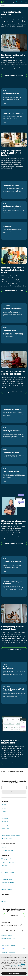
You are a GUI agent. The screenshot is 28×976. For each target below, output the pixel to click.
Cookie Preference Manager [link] (16, 965)
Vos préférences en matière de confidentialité (15, 948)
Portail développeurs (6, 876)
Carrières (3, 808)
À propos (3, 804)
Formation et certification (7, 869)
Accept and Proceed (14, 973)
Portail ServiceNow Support (8, 850)
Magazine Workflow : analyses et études (10, 835)
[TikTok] (22, 930)
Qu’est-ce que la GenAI (6, 889)
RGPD (2, 942)
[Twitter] (2, 930)
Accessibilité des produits (7, 882)
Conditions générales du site (8, 938)
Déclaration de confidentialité (8, 945)
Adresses (3, 811)
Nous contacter (14, 915)
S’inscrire (3, 901)
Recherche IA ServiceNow (7, 862)
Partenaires (4, 815)
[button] (12, 1)
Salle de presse (5, 828)
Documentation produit (6, 879)
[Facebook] (15, 930)
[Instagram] (18, 930)
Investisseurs (4, 821)
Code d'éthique (5, 825)
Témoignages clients (6, 859)
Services (3, 847)
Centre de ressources (6, 886)
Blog (2, 831)
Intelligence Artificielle (6, 838)
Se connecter (4, 898)
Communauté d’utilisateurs (7, 872)
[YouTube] (7, 930)
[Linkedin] (11, 930)
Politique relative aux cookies (8, 952)
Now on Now (4, 865)
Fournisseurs (4, 818)
